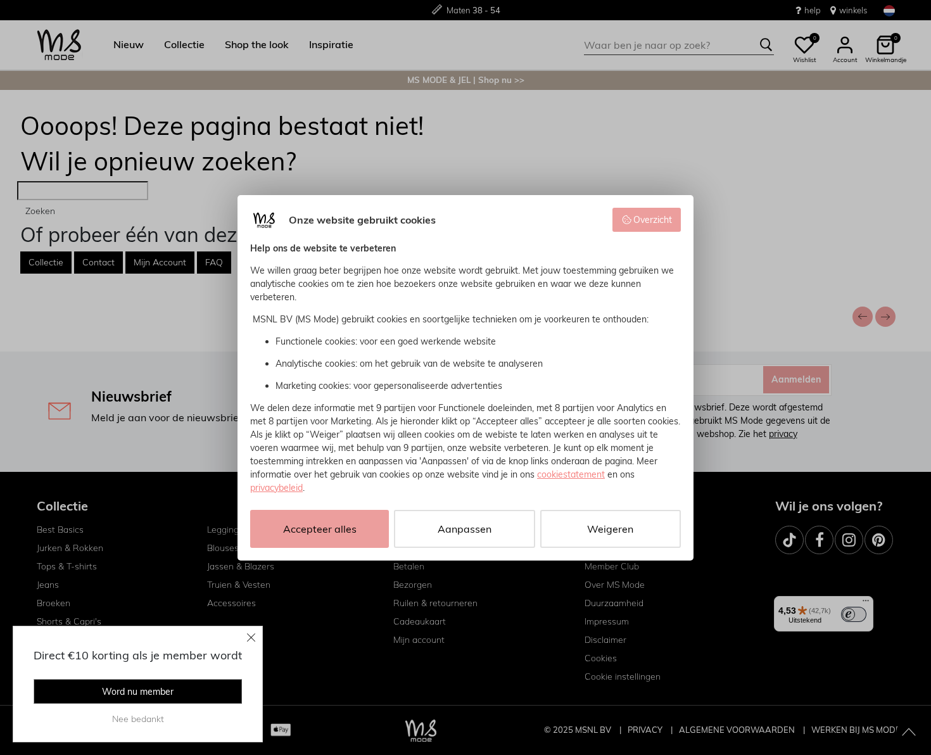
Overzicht (652, 219)
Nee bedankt (138, 719)
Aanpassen (464, 529)
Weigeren (610, 529)
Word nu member (138, 691)
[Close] (251, 637)
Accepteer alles (320, 529)
